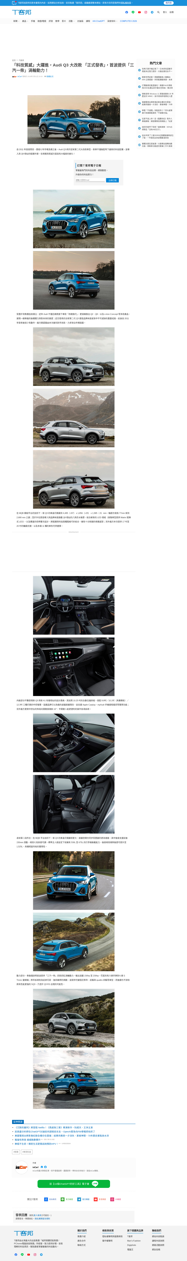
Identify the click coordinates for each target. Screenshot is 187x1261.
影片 (64, 21)
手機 (33, 21)
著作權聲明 (107, 1241)
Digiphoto (131, 1245)
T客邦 (130, 1236)
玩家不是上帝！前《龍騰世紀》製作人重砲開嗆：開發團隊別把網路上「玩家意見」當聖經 (157, 121)
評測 (51, 21)
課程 (88, 21)
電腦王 (130, 1249)
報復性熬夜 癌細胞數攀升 (28, 1140)
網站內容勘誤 (158, 1236)
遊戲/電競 (42, 21)
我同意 (169, 3)
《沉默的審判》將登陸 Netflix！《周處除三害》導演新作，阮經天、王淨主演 (54, 1127)
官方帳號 (69, 1199)
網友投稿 (156, 1249)
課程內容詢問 (158, 1241)
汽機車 (21, 60)
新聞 (15, 21)
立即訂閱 (112, 180)
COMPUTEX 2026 (128, 21)
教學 (57, 21)
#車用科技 (26, 1152)
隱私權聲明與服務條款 (112, 1236)
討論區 (80, 21)
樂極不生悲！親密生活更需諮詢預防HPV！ (36, 1144)
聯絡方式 (81, 1245)
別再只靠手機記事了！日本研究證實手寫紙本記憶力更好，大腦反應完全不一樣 (157, 71)
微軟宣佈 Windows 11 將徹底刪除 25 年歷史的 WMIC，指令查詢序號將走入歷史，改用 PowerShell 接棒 (158, 96)
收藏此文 (50, 76)
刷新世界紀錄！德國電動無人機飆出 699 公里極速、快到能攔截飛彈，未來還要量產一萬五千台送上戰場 (157, 79)
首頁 (14, 60)
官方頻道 (85, 1199)
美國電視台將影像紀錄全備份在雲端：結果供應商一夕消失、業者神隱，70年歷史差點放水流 (62, 1135)
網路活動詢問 (158, 1245)
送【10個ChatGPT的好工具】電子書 (69, 1184)
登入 (165, 12)
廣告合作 (81, 1241)
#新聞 (15, 1152)
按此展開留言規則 (42, 1218)
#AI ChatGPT (99, 21)
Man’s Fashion (134, 1241)
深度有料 (111, 21)
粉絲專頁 (52, 1199)
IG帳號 (118, 1199)
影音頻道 (102, 1199)
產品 (24, 21)
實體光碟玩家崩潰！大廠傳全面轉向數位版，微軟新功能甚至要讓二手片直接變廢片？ (157, 146)
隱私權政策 (126, 3)
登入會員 (37, 1215)
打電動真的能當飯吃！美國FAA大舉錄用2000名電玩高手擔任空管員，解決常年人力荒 (157, 87)
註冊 (172, 12)
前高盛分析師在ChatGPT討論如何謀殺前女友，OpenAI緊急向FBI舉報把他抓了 (55, 1131)
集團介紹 (81, 1236)
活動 (71, 21)
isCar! (19, 76)
